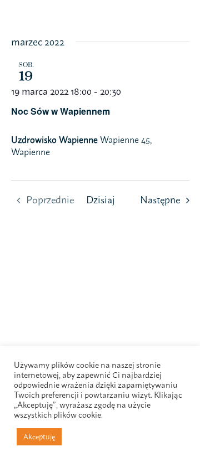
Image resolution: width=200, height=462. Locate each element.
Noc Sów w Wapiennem (60, 111)
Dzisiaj (100, 200)
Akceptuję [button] (39, 436)
